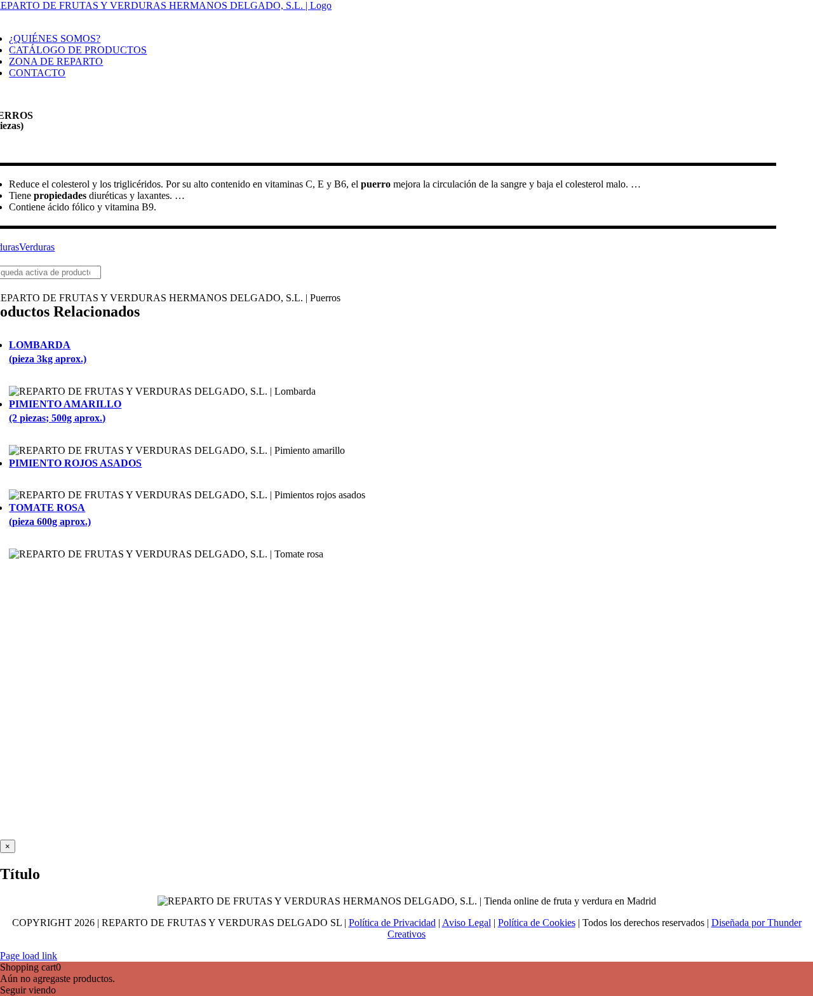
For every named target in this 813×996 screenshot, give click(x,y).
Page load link (28, 955)
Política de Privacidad (392, 922)
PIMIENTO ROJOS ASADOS (75, 463)
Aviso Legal (466, 922)
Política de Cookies (536, 922)
